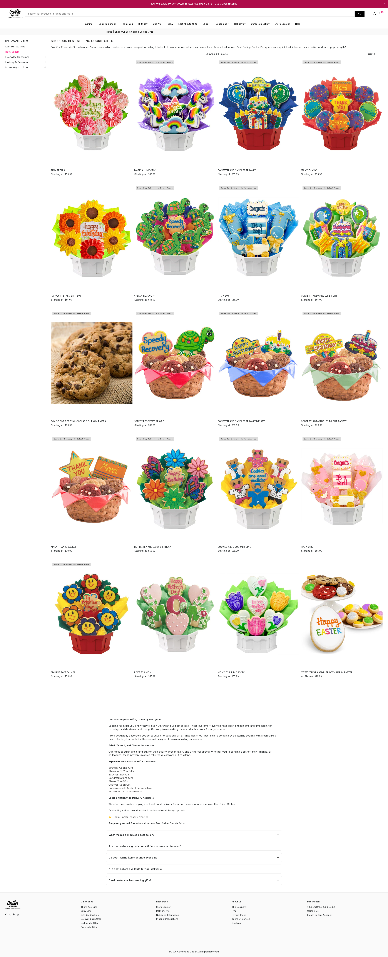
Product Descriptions (167, 919)
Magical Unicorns (145, 170)
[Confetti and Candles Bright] (342, 238)
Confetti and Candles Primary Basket (241, 421)
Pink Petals (58, 170)
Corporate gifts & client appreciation (130, 788)
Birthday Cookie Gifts (121, 767)
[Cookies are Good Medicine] (258, 488)
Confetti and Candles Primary (237, 170)
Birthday (143, 24)
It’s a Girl (307, 547)
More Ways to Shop (17, 67)
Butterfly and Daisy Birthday (152, 547)
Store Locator (282, 24)
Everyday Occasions (17, 56)
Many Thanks (309, 170)
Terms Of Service (241, 919)
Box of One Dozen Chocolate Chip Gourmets (78, 421)
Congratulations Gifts (121, 777)
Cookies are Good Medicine (234, 547)
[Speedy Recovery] (175, 238)
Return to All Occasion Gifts (125, 791)
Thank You (127, 24)
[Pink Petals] (91, 112)
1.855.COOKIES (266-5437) (321, 907)
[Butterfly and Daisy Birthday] (175, 488)
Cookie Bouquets (261, 47)
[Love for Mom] (175, 614)
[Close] (50, 944)
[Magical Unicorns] (175, 112)
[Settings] (374, 13)
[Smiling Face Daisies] (91, 614)
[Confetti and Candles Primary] (258, 112)
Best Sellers (12, 51)
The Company (239, 907)
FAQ (234, 911)
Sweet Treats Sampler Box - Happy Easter (326, 672)
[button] (380, 13)
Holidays (239, 24)
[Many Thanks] (342, 112)
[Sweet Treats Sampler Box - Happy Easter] (342, 614)
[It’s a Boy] (258, 238)
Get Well (157, 24)
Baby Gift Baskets (119, 774)
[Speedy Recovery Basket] (175, 363)
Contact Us (313, 911)
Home (109, 31)
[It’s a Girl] (342, 488)
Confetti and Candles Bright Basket (324, 421)
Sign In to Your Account (319, 915)
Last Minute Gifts (187, 24)
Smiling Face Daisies (63, 672)
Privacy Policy (239, 915)
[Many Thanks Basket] (91, 488)
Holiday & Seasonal (16, 62)
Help (297, 24)
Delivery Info (163, 911)
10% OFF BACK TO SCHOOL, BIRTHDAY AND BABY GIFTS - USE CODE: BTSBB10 (194, 4)
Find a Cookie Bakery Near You (131, 816)
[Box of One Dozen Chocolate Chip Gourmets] (91, 363)
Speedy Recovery (144, 295)
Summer (89, 24)
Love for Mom (142, 672)
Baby (170, 24)
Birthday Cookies (90, 915)
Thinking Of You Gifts (121, 771)
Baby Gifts (86, 911)
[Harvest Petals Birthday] (91, 238)
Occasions (221, 24)
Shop (205, 24)
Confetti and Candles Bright (319, 295)
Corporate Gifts (259, 24)
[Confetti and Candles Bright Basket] (342, 363)
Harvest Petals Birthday (66, 295)
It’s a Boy (223, 295)
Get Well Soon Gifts (91, 919)
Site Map (236, 923)
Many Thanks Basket (64, 547)
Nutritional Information (167, 915)
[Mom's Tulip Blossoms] (258, 614)
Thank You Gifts (118, 781)
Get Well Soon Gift (119, 784)
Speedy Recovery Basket (149, 421)
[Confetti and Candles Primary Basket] (258, 363)
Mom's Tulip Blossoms (232, 672)
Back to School (107, 24)
